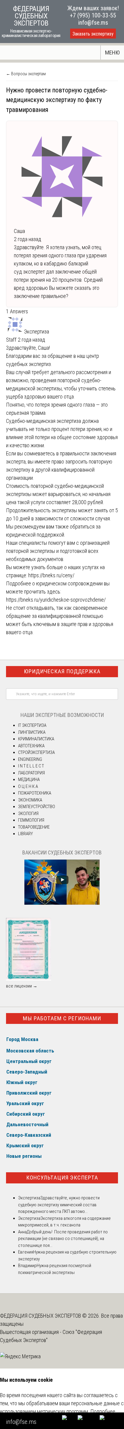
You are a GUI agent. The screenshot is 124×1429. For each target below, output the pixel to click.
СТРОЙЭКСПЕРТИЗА (36, 752)
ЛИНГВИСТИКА (31, 732)
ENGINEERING (30, 759)
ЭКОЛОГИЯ (28, 813)
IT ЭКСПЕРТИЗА (32, 725)
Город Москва (22, 1039)
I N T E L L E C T (31, 766)
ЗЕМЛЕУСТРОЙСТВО (36, 806)
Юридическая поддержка (62, 671)
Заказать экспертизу (93, 34)
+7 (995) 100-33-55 (93, 15)
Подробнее (102, 1411)
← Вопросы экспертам (26, 73)
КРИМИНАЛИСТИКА (36, 739)
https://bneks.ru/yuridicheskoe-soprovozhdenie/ (56, 600)
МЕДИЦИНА (29, 779)
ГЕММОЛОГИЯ (31, 820)
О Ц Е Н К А (28, 786)
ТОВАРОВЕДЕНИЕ (34, 827)
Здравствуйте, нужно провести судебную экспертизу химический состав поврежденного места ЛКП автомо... (59, 1204)
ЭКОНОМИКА (30, 800)
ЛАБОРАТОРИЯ (31, 773)
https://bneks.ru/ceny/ (51, 575)
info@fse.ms (93, 22)
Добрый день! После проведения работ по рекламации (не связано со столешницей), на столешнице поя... (63, 1238)
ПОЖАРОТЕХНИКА (34, 793)
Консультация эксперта (62, 1177)
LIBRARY (25, 833)
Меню (112, 52)
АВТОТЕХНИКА (31, 746)
